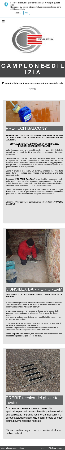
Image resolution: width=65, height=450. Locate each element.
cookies (61, 448)
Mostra (17, 13)
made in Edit (48, 448)
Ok (26, 13)
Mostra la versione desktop (12, 448)
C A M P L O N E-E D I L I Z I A (32, 69)
